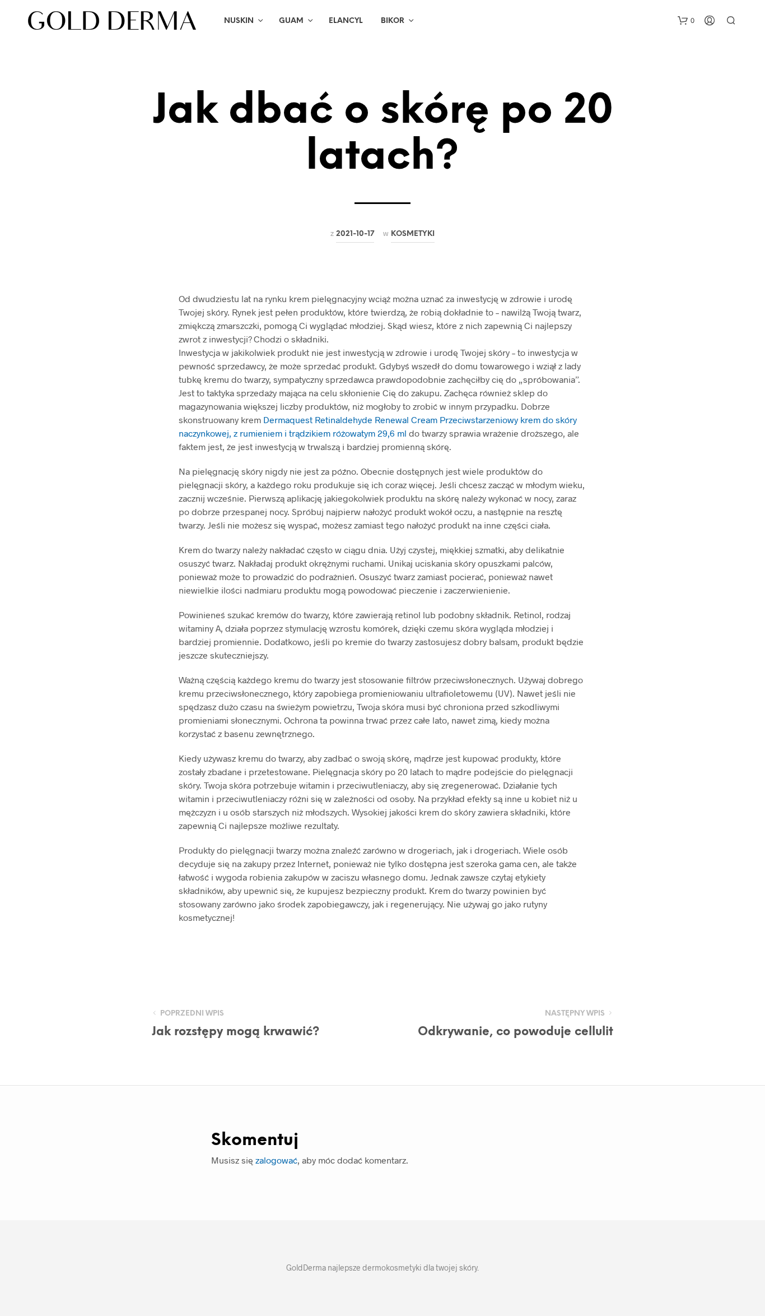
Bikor (392, 21)
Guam (291, 21)
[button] (686, 20)
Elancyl (345, 21)
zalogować (276, 1160)
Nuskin (239, 21)
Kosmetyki (413, 234)
